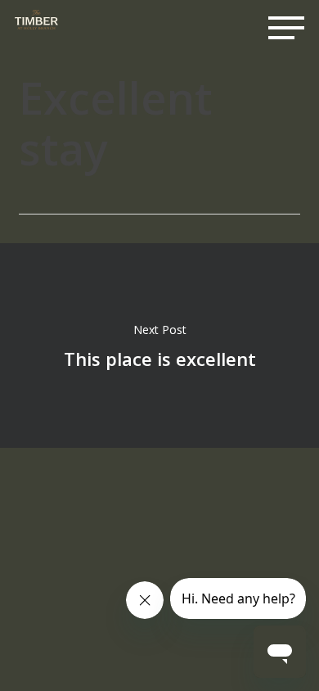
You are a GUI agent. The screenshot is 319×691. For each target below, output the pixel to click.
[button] (286, 27)
